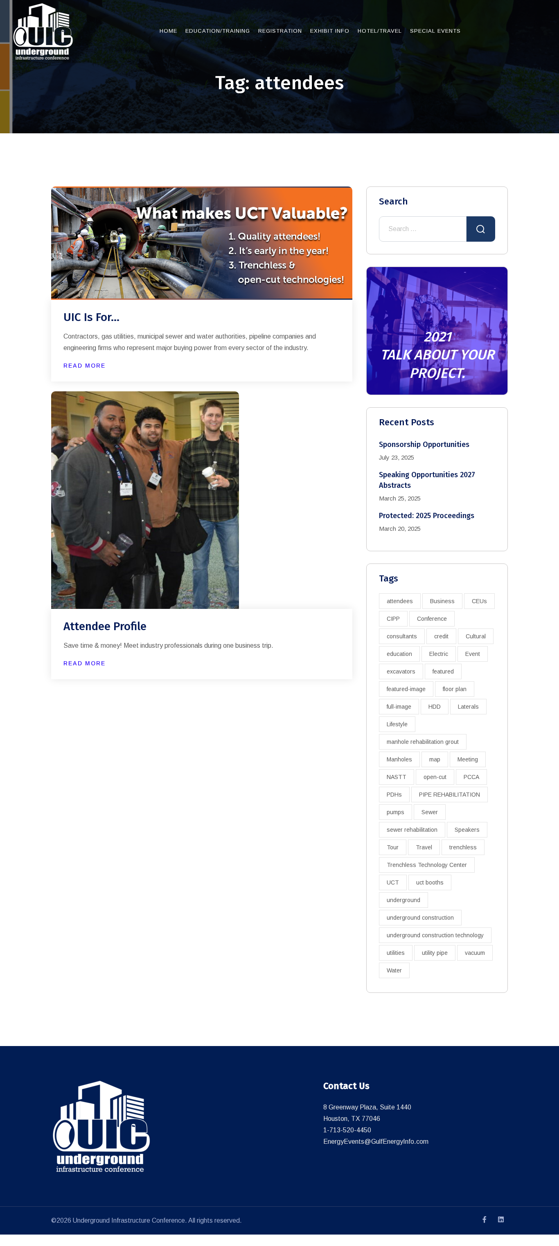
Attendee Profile (105, 626)
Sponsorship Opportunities (424, 444)
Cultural (476, 636)
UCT (393, 882)
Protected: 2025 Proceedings (426, 515)
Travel (424, 847)
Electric (438, 654)
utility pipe (435, 953)
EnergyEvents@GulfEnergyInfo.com (375, 1141)
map (434, 759)
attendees (400, 601)
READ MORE (84, 365)
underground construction (420, 917)
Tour (393, 847)
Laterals (468, 706)
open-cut (435, 777)
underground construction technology (435, 935)
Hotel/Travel (380, 31)
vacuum (475, 953)
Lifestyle (397, 724)
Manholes (399, 759)
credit (441, 636)
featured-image (406, 689)
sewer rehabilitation (412, 829)
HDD (434, 706)
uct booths (430, 882)
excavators (401, 671)
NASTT (396, 777)
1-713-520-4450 (347, 1130)
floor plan (455, 689)
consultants (402, 636)
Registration (280, 31)
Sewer (430, 812)
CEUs (479, 601)
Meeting (468, 759)
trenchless (463, 847)
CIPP (393, 618)
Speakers (467, 829)
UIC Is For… (91, 317)
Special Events (435, 31)
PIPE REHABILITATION (449, 794)
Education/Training (217, 31)
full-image (399, 706)
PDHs (394, 794)
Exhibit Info (329, 31)
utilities (396, 953)
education (399, 654)
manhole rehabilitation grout (423, 742)
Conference (432, 618)
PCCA (471, 777)
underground (403, 900)
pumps (395, 812)
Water (394, 970)
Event (472, 654)
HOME (168, 31)
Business (442, 601)
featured (443, 671)
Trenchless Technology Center (427, 865)
